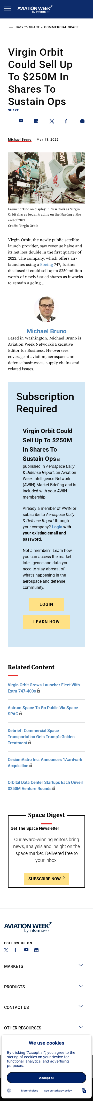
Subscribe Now (44, 878)
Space (34, 27)
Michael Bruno (20, 139)
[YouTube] (26, 950)
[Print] (82, 122)
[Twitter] (6, 950)
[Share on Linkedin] (36, 122)
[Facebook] (16, 950)
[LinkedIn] (36, 950)
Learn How (46, 621)
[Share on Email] (21, 122)
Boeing (46, 264)
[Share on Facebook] (67, 122)
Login (46, 604)
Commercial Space (61, 27)
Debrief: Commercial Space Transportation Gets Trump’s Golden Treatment (41, 736)
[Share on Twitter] (52, 122)
